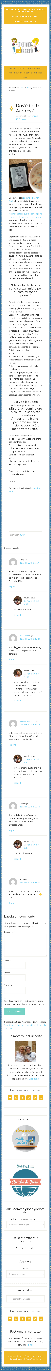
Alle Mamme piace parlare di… (25, 1219)
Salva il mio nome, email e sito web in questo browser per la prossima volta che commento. (24, 1002)
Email (7, 973)
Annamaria (24, 635)
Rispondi (12, 587)
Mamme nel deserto (25, 32)
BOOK (22, 535)
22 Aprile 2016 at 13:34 (30, 724)
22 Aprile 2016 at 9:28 (29, 563)
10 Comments (22, 119)
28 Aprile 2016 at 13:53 (30, 882)
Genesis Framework (17, 1359)
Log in (38, 1359)
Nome (7, 960)
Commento (9, 932)
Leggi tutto (34, 1079)
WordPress (30, 1359)
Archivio (25, 1268)
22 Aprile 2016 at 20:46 (30, 807)
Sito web (8, 985)
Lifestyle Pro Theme (32, 1356)
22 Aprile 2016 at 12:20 (30, 639)
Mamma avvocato (27, 721)
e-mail (30, 1345)
